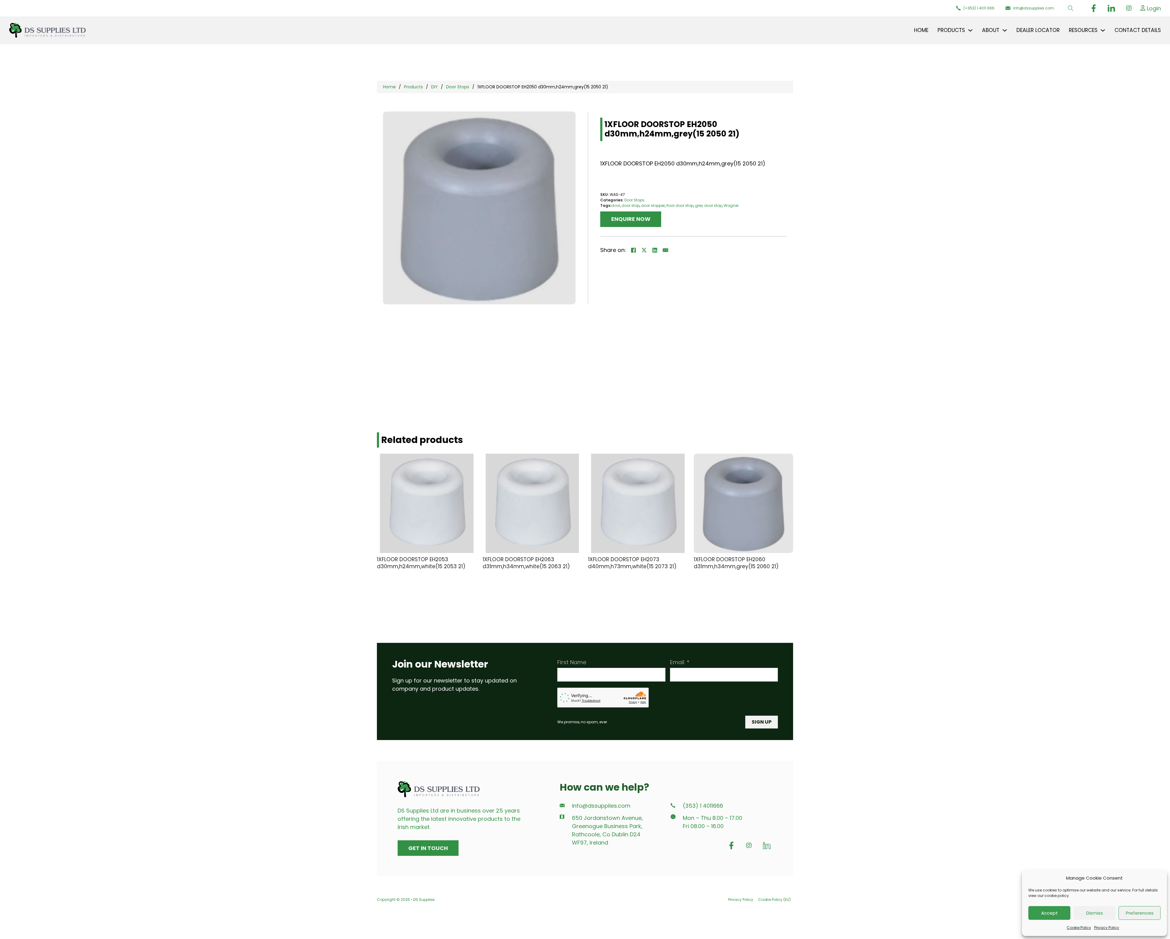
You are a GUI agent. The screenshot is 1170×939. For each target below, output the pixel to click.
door (615, 205)
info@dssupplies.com (601, 806)
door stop (631, 205)
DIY (434, 87)
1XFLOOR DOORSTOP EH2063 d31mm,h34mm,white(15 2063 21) (526, 563)
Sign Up (761, 721)
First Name (571, 662)
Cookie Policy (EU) (774, 899)
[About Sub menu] (1004, 30)
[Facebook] (633, 250)
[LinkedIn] (654, 250)
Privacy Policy (1106, 927)
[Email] (665, 250)
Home (921, 30)
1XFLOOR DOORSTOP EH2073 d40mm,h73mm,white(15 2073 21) (632, 563)
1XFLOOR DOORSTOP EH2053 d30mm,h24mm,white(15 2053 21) (421, 563)
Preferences (1140, 913)
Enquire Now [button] (631, 219)
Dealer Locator (1038, 30)
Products (413, 87)
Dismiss (1094, 913)
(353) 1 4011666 (703, 806)
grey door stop (708, 205)
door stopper (653, 205)
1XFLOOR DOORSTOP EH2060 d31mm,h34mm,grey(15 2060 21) (736, 563)
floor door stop (679, 205)
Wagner (731, 205)
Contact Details (1138, 30)
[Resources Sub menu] (1102, 30)
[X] (644, 250)
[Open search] (1070, 8)
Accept (1049, 913)
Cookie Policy (1079, 927)
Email (677, 662)
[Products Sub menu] (970, 30)
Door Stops (457, 87)
